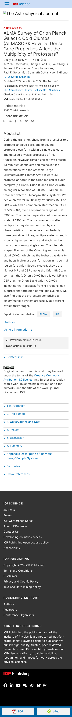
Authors (8, 604)
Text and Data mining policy (22, 587)
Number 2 (54, 90)
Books (7, 515)
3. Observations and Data (23, 421)
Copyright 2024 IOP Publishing (23, 565)
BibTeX (43, 314)
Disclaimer (10, 576)
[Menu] (6, 4)
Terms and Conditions (18, 570)
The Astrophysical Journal (18, 90)
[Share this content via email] (4, 120)
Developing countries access (22, 537)
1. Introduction (16, 405)
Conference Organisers (18, 615)
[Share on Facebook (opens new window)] (15, 120)
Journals (9, 510)
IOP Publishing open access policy (26, 542)
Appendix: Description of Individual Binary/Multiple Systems (30, 456)
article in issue (26, 340)
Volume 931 (41, 90)
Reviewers (10, 609)
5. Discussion (15, 437)
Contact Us (11, 531)
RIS (57, 314)
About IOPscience (15, 526)
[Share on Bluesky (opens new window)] (32, 120)
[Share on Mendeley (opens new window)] (26, 120)
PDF (26, 712)
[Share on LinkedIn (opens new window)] (10, 120)
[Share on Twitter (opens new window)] (20, 120)
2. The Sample (16, 413)
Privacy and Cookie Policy (20, 581)
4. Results (13, 430)
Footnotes (13, 466)
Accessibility (11, 548)
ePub (56, 711)
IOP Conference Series (18, 520)
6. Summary (14, 445)
